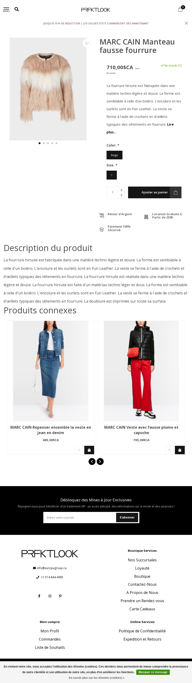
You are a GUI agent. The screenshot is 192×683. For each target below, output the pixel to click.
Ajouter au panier (155, 192)
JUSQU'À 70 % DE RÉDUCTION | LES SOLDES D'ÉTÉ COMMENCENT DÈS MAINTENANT (96, 23)
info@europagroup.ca (51, 568)
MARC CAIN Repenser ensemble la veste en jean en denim (50, 430)
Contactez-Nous (142, 584)
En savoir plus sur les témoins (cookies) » (97, 677)
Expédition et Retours (142, 639)
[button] (40, 143)
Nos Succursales (142, 560)
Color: (113, 145)
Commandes (50, 639)
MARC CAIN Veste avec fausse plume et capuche (141, 430)
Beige (114, 155)
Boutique (142, 576)
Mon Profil (50, 631)
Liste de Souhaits (50, 647)
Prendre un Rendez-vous (142, 600)
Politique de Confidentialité (142, 631)
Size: (112, 165)
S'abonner (127, 517)
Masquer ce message (153, 672)
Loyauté (142, 568)
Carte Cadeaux (142, 609)
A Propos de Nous (142, 592)
